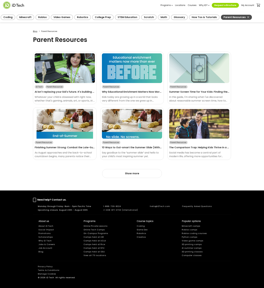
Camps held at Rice (94, 244)
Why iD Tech (45, 240)
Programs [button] (166, 5)
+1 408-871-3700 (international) (120, 210)
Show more (132, 173)
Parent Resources (235, 17)
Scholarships (45, 237)
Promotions (44, 233)
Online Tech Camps (94, 229)
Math (164, 17)
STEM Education (127, 17)
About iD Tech (45, 226)
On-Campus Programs (96, 233)
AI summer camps (192, 248)
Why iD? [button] (203, 5)
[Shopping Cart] (258, 5)
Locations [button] (180, 5)
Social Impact (46, 229)
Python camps (189, 237)
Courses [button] (192, 5)
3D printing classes (192, 251)
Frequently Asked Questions (197, 206)
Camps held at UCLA (95, 240)
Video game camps (193, 240)
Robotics (82, 17)
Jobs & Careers (46, 244)
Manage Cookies (47, 274)
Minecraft (25, 17)
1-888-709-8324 (112, 206)
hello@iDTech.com (160, 206)
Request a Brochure (225, 5)
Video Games (61, 17)
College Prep (103, 17)
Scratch (149, 17)
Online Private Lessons (96, 226)
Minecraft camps (191, 226)
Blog (35, 31)
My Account (247, 5)
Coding (8, 17)
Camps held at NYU (94, 248)
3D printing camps (192, 244)
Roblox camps (189, 229)
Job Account (45, 248)
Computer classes (192, 255)
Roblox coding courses (194, 233)
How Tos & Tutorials (204, 17)
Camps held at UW (94, 237)
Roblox (42, 17)
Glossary (179, 17)
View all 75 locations (95, 255)
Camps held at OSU (94, 251)
